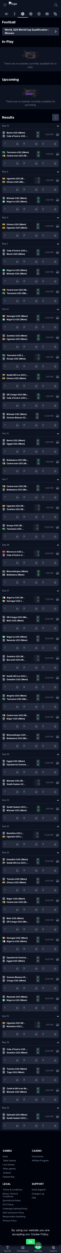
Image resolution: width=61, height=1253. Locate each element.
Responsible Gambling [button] (14, 1216)
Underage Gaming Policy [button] (15, 1208)
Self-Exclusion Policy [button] (13, 1212)
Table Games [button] (9, 1160)
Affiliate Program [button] (40, 1160)
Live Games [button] (9, 1164)
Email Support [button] (39, 1189)
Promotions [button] (37, 1156)
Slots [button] (5, 1156)
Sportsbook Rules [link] (12, 1200)
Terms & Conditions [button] (12, 1189)
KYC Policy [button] (8, 1204)
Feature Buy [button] (9, 1177)
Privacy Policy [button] (10, 1220)
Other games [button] (9, 1168)
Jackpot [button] (7, 1172)
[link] (16, 5)
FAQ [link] (34, 1197)
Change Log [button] (38, 1193)
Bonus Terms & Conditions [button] (10, 1195)
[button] (30, 126)
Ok (30, 1241)
